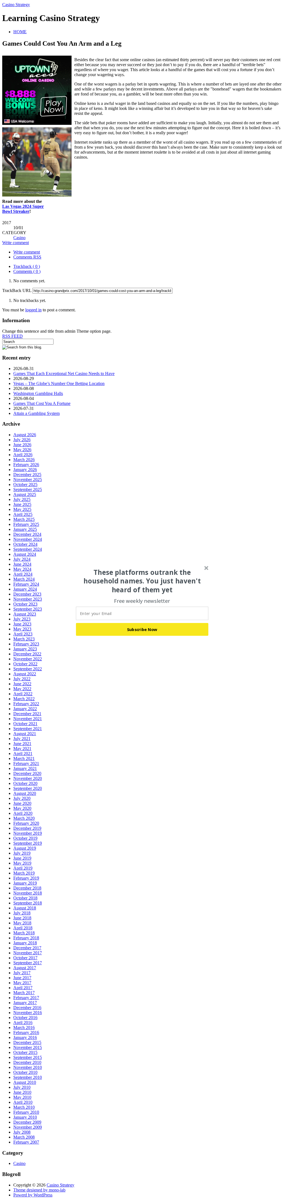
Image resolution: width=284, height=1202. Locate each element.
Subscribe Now (142, 629)
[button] (142, 581)
